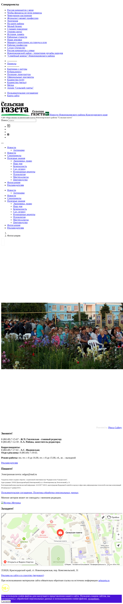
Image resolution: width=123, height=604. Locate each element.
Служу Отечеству (16, 47)
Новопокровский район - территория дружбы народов (35, 53)
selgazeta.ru (104, 580)
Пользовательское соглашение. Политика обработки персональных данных (39, 492)
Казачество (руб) (15, 79)
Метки (10, 85)
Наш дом (17, 163)
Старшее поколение (17, 29)
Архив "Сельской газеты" (20, 88)
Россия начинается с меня (20, 10)
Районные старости (17, 37)
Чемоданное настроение (19, 15)
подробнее (93, 598)
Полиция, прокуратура (19, 74)
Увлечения (12, 21)
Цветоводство (20, 179)
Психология (19, 174)
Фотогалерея (13, 182)
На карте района (15, 23)
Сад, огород (19, 169)
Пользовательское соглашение (22, 93)
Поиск (4, 120)
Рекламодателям (15, 185)
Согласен (6, 601)
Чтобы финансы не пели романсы (24, 13)
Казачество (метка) (16, 82)
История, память (15, 34)
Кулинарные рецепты (24, 171)
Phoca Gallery (115, 427)
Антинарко (19, 150)
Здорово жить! (14, 31)
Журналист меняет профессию (22, 18)
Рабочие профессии (17, 45)
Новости (11, 147)
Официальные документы (20, 77)
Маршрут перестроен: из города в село (27, 42)
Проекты (11, 63)
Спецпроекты (14, 155)
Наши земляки (14, 39)
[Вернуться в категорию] (2, 243)
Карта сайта (13, 95)
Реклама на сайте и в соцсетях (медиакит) (22, 575)
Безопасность (20, 166)
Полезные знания (16, 158)
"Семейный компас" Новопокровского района (31, 56)
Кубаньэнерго (14, 71)
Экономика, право (22, 161)
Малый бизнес (14, 26)
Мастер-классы (21, 177)
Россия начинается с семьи (20, 50)
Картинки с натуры (17, 69)
